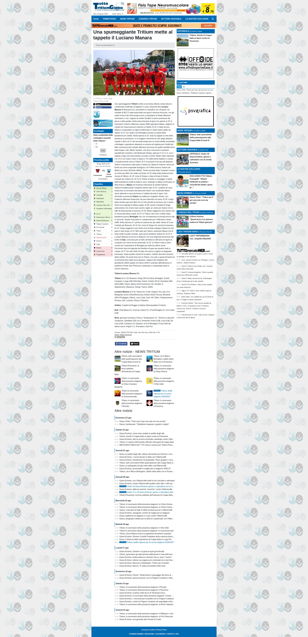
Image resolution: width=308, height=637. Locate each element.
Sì (96, 144)
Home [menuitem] (96, 19)
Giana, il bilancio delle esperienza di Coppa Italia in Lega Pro (145, 539)
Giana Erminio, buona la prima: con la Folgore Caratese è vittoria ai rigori (150, 578)
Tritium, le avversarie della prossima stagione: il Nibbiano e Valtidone (148, 614)
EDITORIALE (183, 31)
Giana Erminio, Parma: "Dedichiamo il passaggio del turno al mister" (148, 575)
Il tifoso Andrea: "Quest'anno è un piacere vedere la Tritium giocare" (201, 219)
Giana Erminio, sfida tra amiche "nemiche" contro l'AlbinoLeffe (145, 489)
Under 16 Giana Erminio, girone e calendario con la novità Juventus (152, 486)
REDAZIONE (149, 634)
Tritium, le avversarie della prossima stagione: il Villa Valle (164, 381)
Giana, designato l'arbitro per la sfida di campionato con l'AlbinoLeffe (148, 519)
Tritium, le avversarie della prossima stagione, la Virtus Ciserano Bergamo (150, 507)
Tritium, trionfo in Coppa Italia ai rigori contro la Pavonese (143, 436)
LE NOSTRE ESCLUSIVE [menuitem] (197, 19)
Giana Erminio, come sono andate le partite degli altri (141, 433)
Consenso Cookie (148, 630)
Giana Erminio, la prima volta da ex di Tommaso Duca (142, 593)
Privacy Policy (161, 630)
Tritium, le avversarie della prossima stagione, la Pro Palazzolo (146, 616)
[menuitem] (213, 19)
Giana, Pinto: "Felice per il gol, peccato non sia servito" (142, 421)
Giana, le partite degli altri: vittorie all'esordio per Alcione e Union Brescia (150, 454)
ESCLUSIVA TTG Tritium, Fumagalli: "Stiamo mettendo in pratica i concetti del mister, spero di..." (201, 182)
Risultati (103, 155)
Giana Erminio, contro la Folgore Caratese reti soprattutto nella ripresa (149, 602)
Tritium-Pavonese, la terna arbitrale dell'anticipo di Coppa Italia (146, 495)
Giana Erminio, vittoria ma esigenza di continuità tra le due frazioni (147, 560)
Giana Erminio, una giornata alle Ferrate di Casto (140, 619)
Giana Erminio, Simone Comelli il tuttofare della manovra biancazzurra (149, 536)
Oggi (179, 87)
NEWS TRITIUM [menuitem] (127, 19)
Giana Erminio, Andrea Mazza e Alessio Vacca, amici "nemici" (145, 557)
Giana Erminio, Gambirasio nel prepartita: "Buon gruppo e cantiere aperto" (150, 460)
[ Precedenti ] (103, 179)
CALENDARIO (160, 634)
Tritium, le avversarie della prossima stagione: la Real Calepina (146, 604)
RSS (177, 634)
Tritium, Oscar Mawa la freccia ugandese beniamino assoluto (145, 534)
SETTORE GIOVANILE (187, 150)
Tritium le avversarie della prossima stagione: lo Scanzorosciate (132, 394)
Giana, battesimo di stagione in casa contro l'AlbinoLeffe (143, 516)
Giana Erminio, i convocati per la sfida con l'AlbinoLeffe (142, 457)
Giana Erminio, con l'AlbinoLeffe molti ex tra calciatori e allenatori (147, 481)
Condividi (122, 344)
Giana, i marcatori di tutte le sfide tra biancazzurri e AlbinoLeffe (145, 510)
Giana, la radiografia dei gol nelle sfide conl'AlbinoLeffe (142, 466)
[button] (103, 150)
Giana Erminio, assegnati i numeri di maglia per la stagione (144, 513)
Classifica (98, 184)
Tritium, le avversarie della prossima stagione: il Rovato (132, 403)
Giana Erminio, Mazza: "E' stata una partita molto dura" (142, 566)
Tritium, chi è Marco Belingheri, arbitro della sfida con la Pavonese (163, 359)
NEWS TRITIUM (127, 332)
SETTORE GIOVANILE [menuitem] (171, 19)
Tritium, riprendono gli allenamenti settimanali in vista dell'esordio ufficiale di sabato (154, 554)
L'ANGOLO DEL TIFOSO (188, 212)
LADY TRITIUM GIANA (187, 232)
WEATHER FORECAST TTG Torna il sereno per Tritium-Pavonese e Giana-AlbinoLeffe (156, 445)
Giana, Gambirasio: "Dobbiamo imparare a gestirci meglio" (144, 424)
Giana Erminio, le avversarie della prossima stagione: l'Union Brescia (148, 596)
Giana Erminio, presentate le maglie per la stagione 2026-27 (145, 469)
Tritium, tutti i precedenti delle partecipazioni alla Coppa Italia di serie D (132, 359)
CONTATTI (170, 634)
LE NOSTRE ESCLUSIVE (188, 169)
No (97, 147)
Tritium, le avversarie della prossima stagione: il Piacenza (164, 403)
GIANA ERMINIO (184, 193)
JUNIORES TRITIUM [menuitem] (148, 19)
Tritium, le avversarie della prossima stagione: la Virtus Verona (164, 369)
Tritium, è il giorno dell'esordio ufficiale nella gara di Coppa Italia (146, 442)
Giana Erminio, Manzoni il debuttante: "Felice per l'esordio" (144, 563)
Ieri (184, 87)
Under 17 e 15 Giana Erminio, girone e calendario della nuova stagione (153, 492)
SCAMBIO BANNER (136, 634)
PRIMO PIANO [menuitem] (109, 19)
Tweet (135, 344)
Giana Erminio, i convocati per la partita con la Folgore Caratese (146, 599)
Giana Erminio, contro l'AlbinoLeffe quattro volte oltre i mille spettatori (148, 483)
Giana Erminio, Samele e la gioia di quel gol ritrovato (141, 551)
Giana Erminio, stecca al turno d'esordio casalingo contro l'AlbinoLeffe (149, 439)
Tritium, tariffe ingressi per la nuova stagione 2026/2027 (163, 394)
